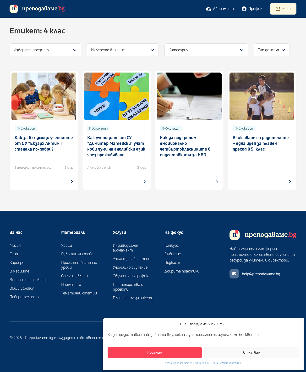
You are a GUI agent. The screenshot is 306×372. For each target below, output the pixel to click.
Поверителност (24, 297)
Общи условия (22, 288)
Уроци (66, 245)
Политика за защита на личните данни (187, 363)
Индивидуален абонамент (125, 248)
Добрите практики (181, 271)
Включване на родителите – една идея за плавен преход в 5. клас (261, 143)
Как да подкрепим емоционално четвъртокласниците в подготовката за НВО (185, 146)
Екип (14, 254)
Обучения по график (130, 276)
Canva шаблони (74, 276)
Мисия (15, 245)
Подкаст (172, 262)
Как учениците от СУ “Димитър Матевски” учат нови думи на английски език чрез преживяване (116, 146)
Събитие (172, 254)
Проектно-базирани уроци (79, 265)
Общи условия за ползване (227, 363)
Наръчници (71, 284)
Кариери (17, 262)
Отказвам (251, 352)
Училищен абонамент (132, 259)
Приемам (154, 352)
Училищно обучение (130, 267)
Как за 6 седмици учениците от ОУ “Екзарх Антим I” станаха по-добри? (44, 143)
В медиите (19, 271)
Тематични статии (79, 293)
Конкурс (171, 245)
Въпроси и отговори (28, 280)
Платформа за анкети (133, 298)
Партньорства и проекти (128, 287)
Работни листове (77, 254)
